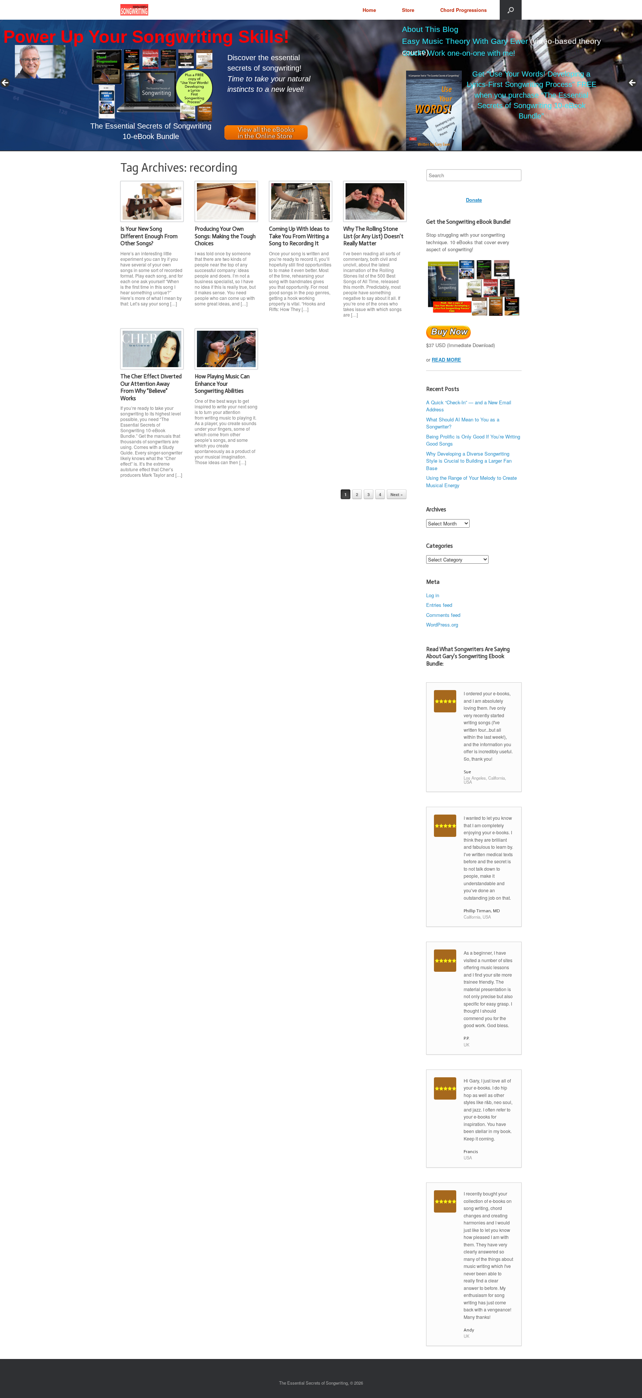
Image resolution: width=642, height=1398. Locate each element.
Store (408, 9)
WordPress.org (442, 624)
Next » (396, 494)
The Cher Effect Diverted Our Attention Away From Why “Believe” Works (151, 387)
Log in (432, 595)
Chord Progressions (463, 9)
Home (369, 9)
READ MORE (446, 359)
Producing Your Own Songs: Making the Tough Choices (225, 236)
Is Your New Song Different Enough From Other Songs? (149, 236)
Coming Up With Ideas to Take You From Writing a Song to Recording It (299, 236)
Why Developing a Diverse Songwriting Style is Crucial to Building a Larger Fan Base (469, 461)
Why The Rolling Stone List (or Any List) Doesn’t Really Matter (373, 236)
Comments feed (443, 614)
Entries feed (439, 604)
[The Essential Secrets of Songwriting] (134, 9)
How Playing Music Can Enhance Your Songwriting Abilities (222, 383)
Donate (474, 199)
